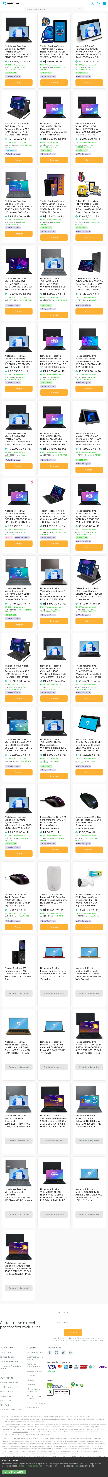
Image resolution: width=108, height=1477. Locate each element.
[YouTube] (70, 1352)
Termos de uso (7, 1357)
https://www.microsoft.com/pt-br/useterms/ (83, 1438)
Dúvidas (31, 1375)
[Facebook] (49, 1352)
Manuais (31, 1384)
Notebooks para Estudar (11, 1409)
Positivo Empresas (9, 1387)
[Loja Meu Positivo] (11, 3)
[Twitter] (63, 1352)
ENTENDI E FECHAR (13, 1472)
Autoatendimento (35, 1352)
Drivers (30, 1380)
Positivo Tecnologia (9, 1382)
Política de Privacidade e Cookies (90, 1341)
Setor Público (6, 1391)
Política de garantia (9, 1361)
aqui (76, 1466)
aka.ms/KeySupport (20, 1432)
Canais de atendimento (33, 1365)
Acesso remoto (34, 1371)
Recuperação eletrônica (33, 1390)
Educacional (5, 1396)
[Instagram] (56, 1352)
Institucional (5, 1352)
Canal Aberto (33, 1407)
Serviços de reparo (36, 1403)
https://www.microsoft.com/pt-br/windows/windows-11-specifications (54, 1449)
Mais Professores (8, 1405)
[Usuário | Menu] (92, 3)
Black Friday (5, 1400)
